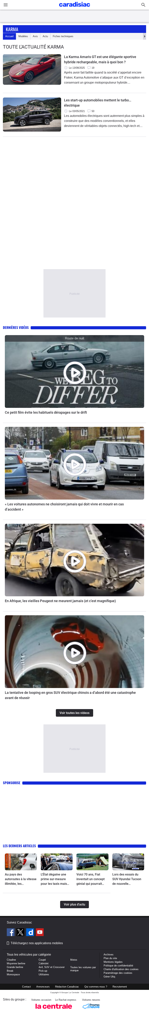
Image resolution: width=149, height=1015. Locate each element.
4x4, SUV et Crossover (52, 967)
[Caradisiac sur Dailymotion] (30, 932)
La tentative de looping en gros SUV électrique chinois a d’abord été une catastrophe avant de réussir (70, 695)
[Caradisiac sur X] (20, 932)
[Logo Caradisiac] (74, 7)
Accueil (9, 36)
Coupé (42, 959)
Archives (108, 954)
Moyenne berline (16, 963)
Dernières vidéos (16, 327)
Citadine (11, 959)
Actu (45, 36)
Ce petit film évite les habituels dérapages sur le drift (46, 412)
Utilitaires (44, 974)
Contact (26, 986)
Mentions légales (113, 961)
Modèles (23, 36)
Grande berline (15, 967)
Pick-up (43, 970)
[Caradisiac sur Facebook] (11, 932)
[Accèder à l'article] (74, 371)
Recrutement (120, 986)
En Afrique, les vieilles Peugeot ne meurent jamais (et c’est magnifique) (60, 601)
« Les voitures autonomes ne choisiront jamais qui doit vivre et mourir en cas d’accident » (64, 506)
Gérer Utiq (109, 976)
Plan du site (110, 958)
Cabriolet (44, 963)
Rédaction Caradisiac (67, 986)
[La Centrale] (54, 1009)
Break (10, 970)
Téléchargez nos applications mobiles (37, 943)
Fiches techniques (63, 36)
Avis (35, 36)
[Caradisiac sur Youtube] (40, 932)
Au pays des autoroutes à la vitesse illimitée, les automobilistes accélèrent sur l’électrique (20, 879)
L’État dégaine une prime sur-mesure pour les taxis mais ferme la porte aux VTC (54, 879)
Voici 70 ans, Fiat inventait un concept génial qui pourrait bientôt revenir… (90, 879)
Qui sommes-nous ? (95, 986)
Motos (73, 959)
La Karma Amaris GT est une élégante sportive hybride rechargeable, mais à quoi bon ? (100, 59)
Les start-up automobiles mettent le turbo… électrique (97, 102)
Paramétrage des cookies (118, 972)
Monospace (13, 974)
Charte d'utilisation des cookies (121, 969)
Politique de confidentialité (118, 965)
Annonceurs (43, 986)
